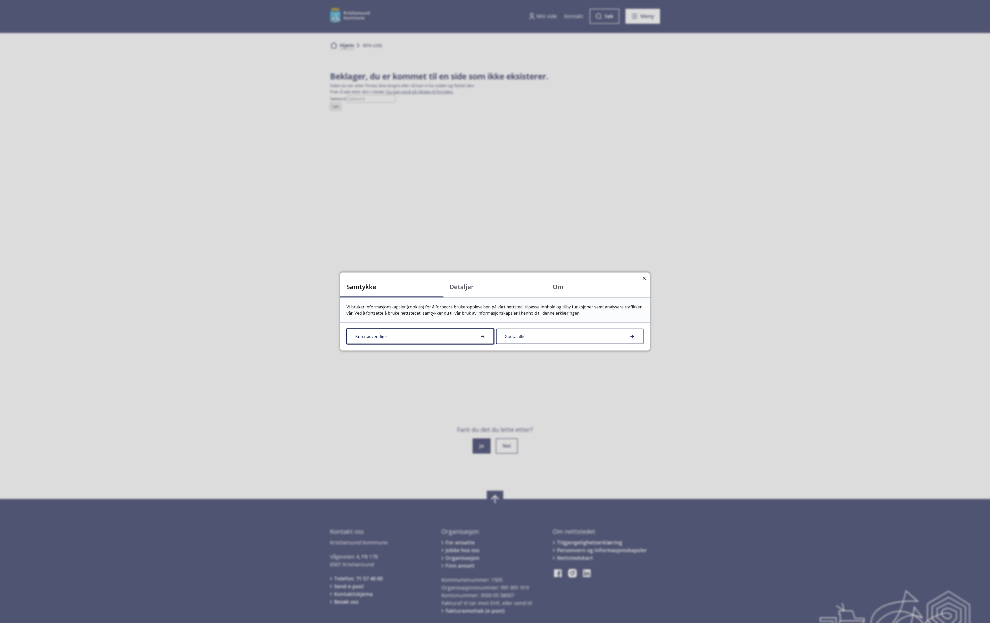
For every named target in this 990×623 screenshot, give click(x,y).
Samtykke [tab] (361, 286)
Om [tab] (558, 286)
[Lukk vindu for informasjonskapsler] (644, 278)
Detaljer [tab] (462, 286)
